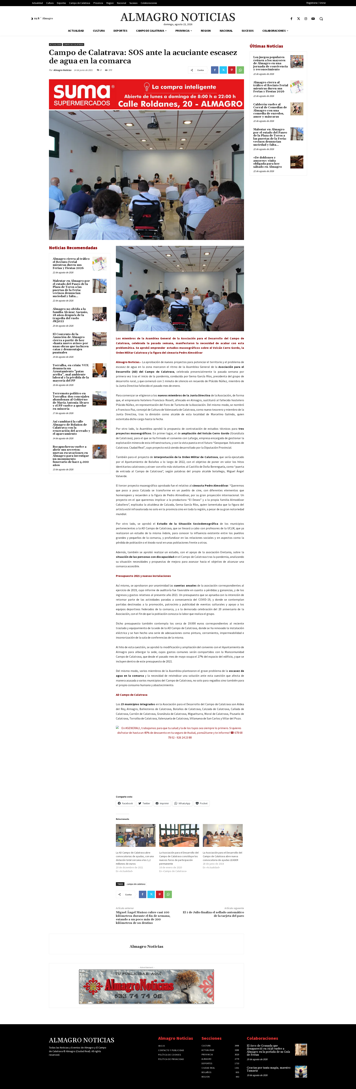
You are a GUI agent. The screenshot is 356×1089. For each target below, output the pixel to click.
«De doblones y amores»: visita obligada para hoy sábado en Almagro (267, 162)
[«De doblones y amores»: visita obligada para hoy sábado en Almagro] (296, 162)
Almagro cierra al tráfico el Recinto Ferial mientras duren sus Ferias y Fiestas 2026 (71, 263)
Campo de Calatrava (73, 44)
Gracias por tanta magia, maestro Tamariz (269, 1069)
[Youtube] (313, 19)
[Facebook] (291, 19)
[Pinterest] (231, 70)
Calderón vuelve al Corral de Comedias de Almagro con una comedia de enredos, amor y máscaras (270, 110)
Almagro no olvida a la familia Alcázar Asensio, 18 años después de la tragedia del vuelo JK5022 (70, 315)
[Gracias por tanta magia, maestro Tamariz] (301, 1072)
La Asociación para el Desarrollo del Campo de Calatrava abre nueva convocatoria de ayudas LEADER (222, 856)
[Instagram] (306, 19)
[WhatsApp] (240, 70)
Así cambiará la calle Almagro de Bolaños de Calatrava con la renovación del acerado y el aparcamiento (71, 428)
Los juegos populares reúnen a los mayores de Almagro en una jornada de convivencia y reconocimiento (270, 63)
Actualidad (55, 44)
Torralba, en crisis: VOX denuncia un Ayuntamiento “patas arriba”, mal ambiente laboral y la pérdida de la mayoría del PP (71, 373)
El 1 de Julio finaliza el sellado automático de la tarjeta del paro (213, 914)
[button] (321, 18)
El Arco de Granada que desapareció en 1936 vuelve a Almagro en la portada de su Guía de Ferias (268, 1050)
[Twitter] (298, 19)
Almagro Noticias (62, 70)
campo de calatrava (136, 884)
